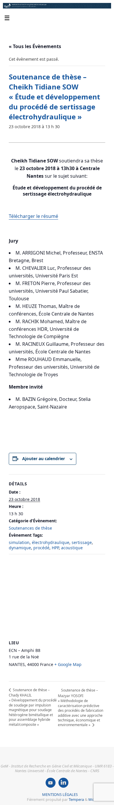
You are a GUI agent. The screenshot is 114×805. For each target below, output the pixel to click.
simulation (19, 542)
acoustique (72, 547)
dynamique (20, 547)
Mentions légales (60, 794)
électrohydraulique (50, 542)
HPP (55, 547)
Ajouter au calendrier (43, 458)
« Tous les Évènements (35, 46)
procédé (41, 547)
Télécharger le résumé (33, 216)
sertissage (82, 542)
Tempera (76, 799)
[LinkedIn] (63, 783)
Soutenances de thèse (30, 528)
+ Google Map (68, 664)
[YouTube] (51, 783)
